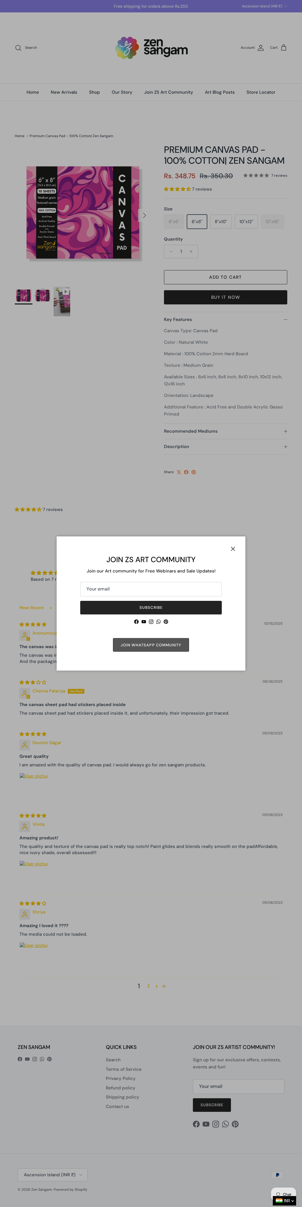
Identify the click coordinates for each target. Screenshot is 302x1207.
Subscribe (150, 607)
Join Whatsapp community (151, 645)
